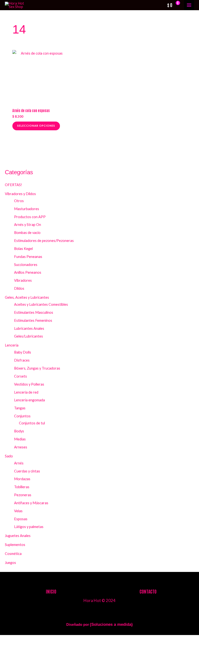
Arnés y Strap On (27, 225)
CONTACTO (148, 591)
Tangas (19, 408)
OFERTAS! (13, 185)
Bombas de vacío (27, 233)
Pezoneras (22, 495)
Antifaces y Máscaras (31, 503)
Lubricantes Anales (29, 328)
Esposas (20, 519)
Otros (19, 201)
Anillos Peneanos (27, 272)
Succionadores (25, 265)
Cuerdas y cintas (27, 471)
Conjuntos (22, 416)
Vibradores (23, 280)
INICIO (51, 591)
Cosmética (13, 554)
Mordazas (22, 479)
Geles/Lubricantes (28, 336)
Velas (18, 511)
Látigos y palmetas (28, 527)
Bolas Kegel (23, 249)
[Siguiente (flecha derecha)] (21, 648)
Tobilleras (21, 487)
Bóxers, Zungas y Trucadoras (37, 368)
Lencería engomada (29, 400)
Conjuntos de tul (32, 423)
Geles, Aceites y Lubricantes (27, 297)
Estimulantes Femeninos (33, 320)
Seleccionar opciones (36, 125)
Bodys (19, 431)
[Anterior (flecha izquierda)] (7, 648)
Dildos (19, 288)
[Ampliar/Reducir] (7, 640)
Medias (20, 439)
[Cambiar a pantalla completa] (21, 640)
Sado (9, 456)
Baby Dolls (22, 352)
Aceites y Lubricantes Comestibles (41, 304)
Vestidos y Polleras (29, 384)
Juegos (10, 563)
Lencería (11, 345)
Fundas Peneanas (28, 257)
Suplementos (15, 545)
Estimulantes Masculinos (33, 312)
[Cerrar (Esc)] (50, 640)
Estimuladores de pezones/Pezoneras (44, 241)
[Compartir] (35, 640)
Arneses (20, 447)
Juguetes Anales (18, 536)
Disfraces (22, 360)
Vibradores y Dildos (20, 194)
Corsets (20, 376)
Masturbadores (26, 209)
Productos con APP (30, 217)
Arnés (19, 463)
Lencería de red (26, 392)
